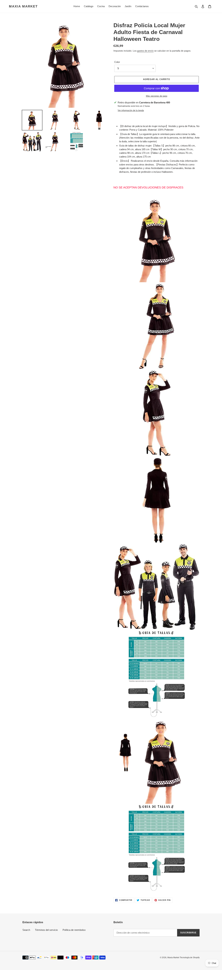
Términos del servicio (46, 930)
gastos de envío (145, 50)
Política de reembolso (74, 930)
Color (117, 62)
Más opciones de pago (156, 96)
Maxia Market (23, 6)
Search (26, 930)
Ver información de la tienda (131, 110)
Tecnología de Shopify (190, 957)
